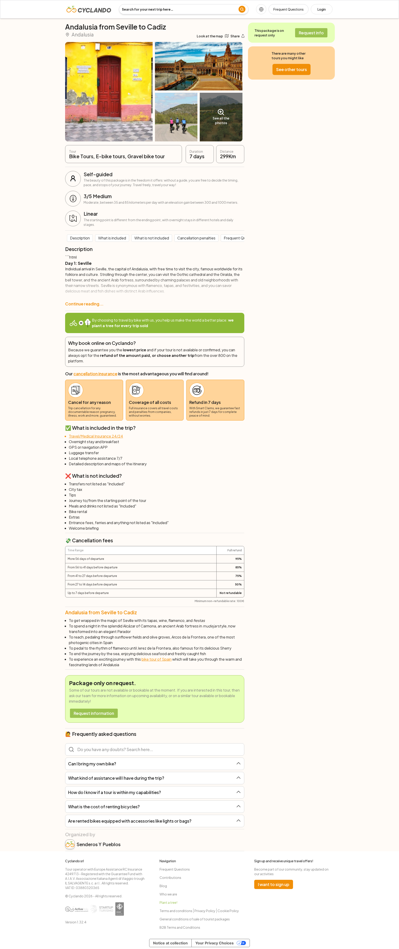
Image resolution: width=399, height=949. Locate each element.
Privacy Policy (204, 911)
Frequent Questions (288, 9)
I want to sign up (273, 884)
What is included (112, 238)
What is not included (151, 238)
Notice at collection (170, 943)
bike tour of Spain (157, 659)
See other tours (291, 69)
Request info (311, 32)
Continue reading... (84, 303)
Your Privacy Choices (214, 943)
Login (321, 9)
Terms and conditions (176, 911)
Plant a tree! (168, 902)
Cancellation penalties (196, 238)
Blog (163, 886)
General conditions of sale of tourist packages (195, 919)
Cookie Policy (228, 911)
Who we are (168, 894)
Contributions (170, 877)
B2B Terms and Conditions (180, 927)
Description (80, 238)
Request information (94, 713)
